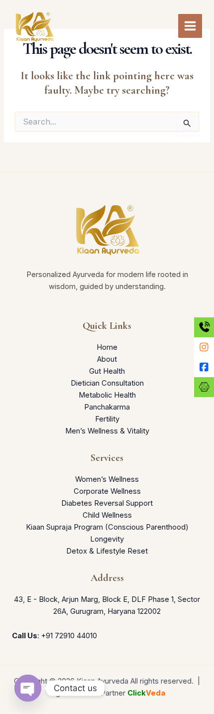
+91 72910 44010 (69, 635)
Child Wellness (107, 515)
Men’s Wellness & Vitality (107, 431)
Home (107, 347)
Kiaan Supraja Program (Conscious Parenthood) (107, 527)
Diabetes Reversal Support (107, 503)
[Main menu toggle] (190, 26)
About (107, 359)
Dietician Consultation (107, 383)
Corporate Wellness (107, 491)
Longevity (107, 539)
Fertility (107, 419)
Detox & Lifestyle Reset (107, 551)
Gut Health (107, 371)
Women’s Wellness (107, 479)
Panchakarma (107, 407)
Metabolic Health (107, 395)
